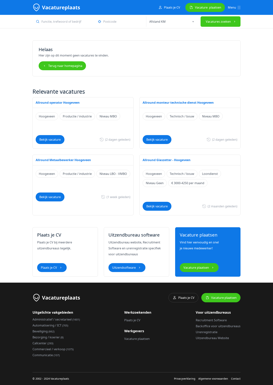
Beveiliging (43, 331)
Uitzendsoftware (124, 268)
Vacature (208, 7)
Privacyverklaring (184, 378)
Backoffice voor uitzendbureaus (218, 326)
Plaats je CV (172, 7)
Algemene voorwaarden (213, 378)
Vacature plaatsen (196, 268)
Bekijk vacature (50, 140)
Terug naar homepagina (65, 66)
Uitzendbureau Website (212, 338)
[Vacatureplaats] (56, 7)
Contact (235, 378)
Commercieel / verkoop (53, 349)
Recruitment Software (211, 320)
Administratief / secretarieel (56, 319)
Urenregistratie (206, 332)
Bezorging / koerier (48, 337)
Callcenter (42, 343)
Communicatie (46, 355)
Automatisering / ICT (50, 325)
